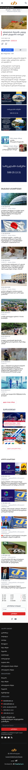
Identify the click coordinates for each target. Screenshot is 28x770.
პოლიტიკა (4, 478)
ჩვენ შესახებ (5, 692)
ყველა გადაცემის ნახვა (14, 448)
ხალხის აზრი (5, 662)
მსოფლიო (4, 644)
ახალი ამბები (12, 208)
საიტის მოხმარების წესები (14, 757)
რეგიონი (4, 651)
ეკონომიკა (4, 633)
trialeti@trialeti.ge (8, 700)
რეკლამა (4, 557)
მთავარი (8, 9)
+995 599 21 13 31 (8, 710)
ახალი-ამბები (16, 9)
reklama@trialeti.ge (8, 704)
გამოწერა (14, 613)
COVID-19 (14, 40)
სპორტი (3, 640)
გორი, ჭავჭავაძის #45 (10, 707)
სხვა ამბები (5, 647)
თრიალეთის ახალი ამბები (9, 666)
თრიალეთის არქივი (7, 670)
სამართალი (5, 655)
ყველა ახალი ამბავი (9, 402)
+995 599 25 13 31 (8, 713)
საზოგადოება (12, 557)
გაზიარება (8, 50)
